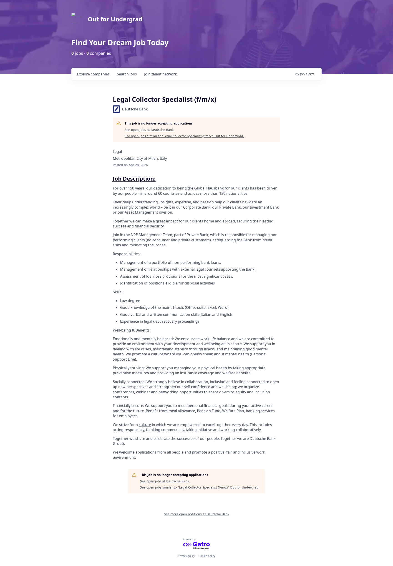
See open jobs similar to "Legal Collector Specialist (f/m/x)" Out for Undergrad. (184, 136)
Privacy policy (186, 556)
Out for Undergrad (115, 19)
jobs (127, 74)
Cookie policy (207, 556)
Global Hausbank (209, 188)
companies (93, 74)
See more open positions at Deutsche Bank (196, 514)
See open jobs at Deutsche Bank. (149, 129)
